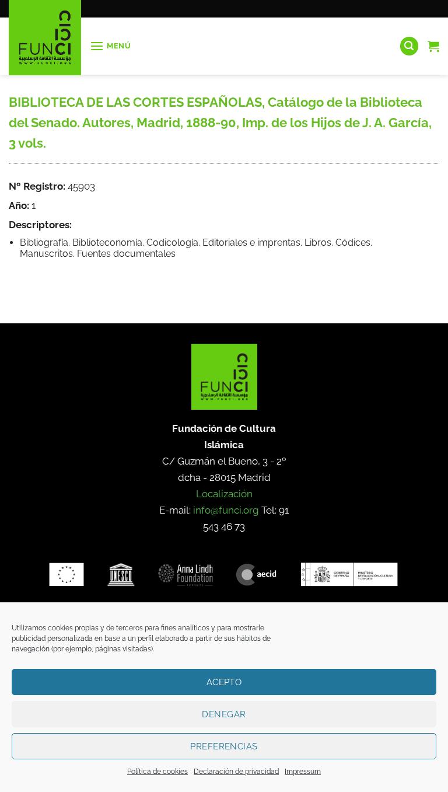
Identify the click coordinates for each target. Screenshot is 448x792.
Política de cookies (157, 771)
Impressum (303, 771)
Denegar (224, 714)
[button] (110, 46)
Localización (224, 494)
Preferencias (223, 746)
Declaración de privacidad (236, 771)
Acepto (224, 682)
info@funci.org (226, 510)
